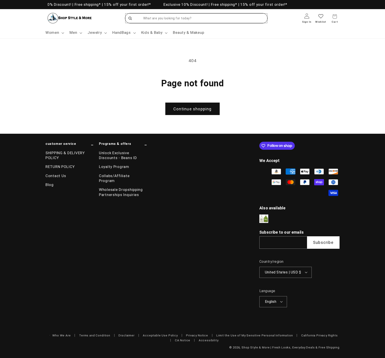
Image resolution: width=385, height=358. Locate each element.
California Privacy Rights (319, 335)
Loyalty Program (114, 166)
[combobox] (200, 18)
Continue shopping (192, 109)
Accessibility (209, 340)
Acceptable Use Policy (160, 335)
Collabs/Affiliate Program (114, 178)
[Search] (130, 18)
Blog (49, 184)
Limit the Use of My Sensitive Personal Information (254, 335)
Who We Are (61, 335)
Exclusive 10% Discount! (48, 4)
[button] (54, 32)
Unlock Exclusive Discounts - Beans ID (118, 155)
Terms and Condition (94, 335)
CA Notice (182, 340)
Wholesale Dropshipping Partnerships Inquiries (121, 192)
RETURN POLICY (60, 166)
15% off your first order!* (126, 4)
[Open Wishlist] (321, 19)
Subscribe (323, 242)
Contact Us (55, 176)
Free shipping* (86, 4)
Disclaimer (126, 335)
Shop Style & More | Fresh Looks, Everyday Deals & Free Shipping (291, 347)
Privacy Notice (197, 335)
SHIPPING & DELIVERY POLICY (65, 155)
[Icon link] (263, 218)
